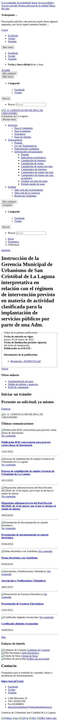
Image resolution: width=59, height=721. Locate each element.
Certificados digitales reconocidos (19, 623)
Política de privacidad (38, 658)
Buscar (11, 104)
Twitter (18, 92)
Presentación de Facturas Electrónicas (22, 603)
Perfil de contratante (18, 387)
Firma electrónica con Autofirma (19, 557)
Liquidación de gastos (32, 163)
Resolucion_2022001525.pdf (25, 361)
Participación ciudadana (26, 148)
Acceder (5, 70)
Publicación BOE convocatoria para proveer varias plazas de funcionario (26, 443)
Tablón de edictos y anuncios (23, 384)
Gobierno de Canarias (38, 650)
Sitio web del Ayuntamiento (28, 190)
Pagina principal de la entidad (33, 5)
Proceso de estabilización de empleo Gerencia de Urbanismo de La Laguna (27, 472)
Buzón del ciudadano (25, 195)
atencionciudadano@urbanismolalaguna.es (30, 707)
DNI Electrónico (30, 653)
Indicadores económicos (33, 157)
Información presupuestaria (28, 151)
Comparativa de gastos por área (37, 172)
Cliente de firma (29, 655)
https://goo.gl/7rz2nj (12, 681)
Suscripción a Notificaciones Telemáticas (23, 580)
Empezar (5, 408)
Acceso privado (9, 5)
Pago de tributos (22, 137)
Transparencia (15, 139)
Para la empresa (22, 131)
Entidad (12, 187)
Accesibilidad (24, 2)
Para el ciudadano (23, 128)
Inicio (34, 2)
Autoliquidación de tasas (20, 381)
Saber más (51, 718)
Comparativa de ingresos (34, 169)
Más (3, 637)
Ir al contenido (8, 2)
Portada (18, 142)
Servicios (12, 125)
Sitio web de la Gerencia (27, 192)
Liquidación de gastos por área (37, 166)
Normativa (19, 134)
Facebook (19, 89)
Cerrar (4, 30)
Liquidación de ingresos (33, 160)
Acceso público (46, 2)
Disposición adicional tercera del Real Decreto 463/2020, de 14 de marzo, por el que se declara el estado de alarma (28, 506)
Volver (4, 368)
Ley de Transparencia (25, 145)
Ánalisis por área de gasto (34, 181)
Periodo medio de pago (33, 184)
